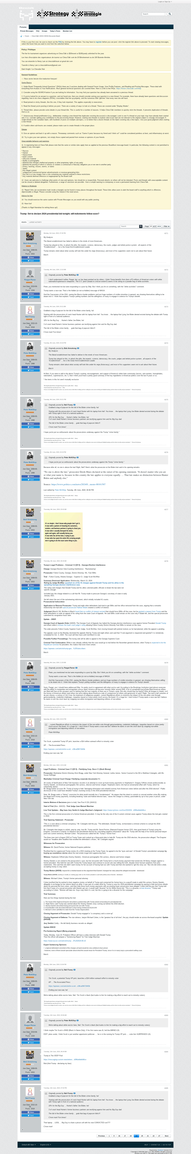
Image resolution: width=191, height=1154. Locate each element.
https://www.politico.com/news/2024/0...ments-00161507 (78, 484)
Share (32, 257)
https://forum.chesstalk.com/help (128, 88)
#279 (166, 663)
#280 (166, 719)
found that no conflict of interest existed (90, 611)
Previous (101, 1136)
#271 (166, 233)
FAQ (37, 31)
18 (131, 1136)
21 (148, 1136)
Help (146, 1145)
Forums (23, 27)
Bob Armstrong (30, 243)
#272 (166, 270)
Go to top (167, 1145)
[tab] (24, 222)
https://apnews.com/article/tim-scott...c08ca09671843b (64, 749)
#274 (166, 343)
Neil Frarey (30, 317)
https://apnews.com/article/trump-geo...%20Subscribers (64, 648)
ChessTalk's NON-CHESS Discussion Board (46, 36)
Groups (44, 31)
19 (136, 1136)
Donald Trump (161, 623)
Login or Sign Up (164, 2)
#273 (166, 307)
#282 (166, 965)
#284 (166, 1052)
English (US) (45, 1145)
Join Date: (26, 250)
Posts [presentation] (24, 222)
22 (153, 1136)
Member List (67, 31)
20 (142, 1136)
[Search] (169, 14)
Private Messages (27, 31)
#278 (166, 561)
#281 (166, 765)
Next (166, 1136)
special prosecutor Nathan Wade (75, 608)
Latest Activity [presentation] (35, 222)
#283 (166, 1015)
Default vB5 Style (28, 1145)
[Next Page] (160, 226)
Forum (27, 36)
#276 (166, 452)
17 (125, 1136)
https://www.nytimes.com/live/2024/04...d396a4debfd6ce (124, 810)
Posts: (27, 254)
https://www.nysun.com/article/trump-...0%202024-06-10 (65, 941)
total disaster (146, 888)
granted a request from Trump (150, 611)
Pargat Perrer (30, 280)
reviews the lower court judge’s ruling (71, 625)
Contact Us (155, 1145)
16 (119, 1136)
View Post (77, 275)
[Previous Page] (158, 226)
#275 (166, 400)
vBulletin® (160, 1150)
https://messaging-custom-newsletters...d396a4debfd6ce (65, 1060)
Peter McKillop (30, 353)
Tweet (31, 261)
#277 (166, 509)
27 (159, 1136)
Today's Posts (55, 31)
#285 (166, 1088)
